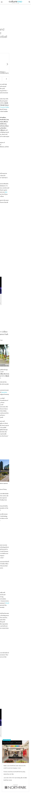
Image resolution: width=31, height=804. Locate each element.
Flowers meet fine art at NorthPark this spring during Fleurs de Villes (14, 773)
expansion (4, 392)
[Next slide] (7, 64)
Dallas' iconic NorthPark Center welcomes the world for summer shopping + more (15, 767)
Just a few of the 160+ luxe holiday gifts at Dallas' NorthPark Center (15, 779)
